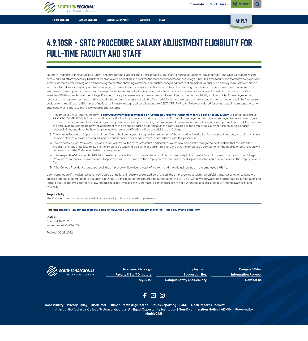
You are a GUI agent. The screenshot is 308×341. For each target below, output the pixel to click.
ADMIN (226, 309)
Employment (197, 269)
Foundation (144, 19)
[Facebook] (145, 295)
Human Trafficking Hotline (129, 304)
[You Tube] (153, 295)
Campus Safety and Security (186, 280)
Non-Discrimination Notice (198, 309)
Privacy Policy (77, 304)
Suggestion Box (195, 274)
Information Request (246, 274)
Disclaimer (98, 304)
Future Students (61, 19)
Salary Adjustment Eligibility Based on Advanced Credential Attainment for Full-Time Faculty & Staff (165, 114)
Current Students (88, 19)
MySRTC (244, 4)
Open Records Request (208, 304)
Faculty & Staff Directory (134, 274)
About (162, 19)
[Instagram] (162, 295)
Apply (241, 20)
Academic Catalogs (137, 269)
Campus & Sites (250, 269)
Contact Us (253, 280)
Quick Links (218, 4)
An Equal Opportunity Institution (152, 309)
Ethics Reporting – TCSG (170, 304)
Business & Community (118, 19)
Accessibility (54, 304)
